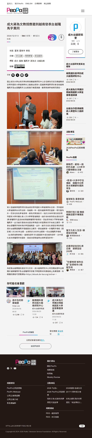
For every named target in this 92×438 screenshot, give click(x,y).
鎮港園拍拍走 (75, 236)
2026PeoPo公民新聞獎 (75, 148)
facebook (8, 368)
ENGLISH (29, 4)
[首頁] (17, 11)
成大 (16, 61)
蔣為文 (33, 61)
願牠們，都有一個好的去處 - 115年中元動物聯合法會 (75, 167)
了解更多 (75, 52)
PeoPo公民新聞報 (14, 388)
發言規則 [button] (60, 332)
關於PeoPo (51, 366)
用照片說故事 (52, 402)
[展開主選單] (83, 11)
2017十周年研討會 (73, 391)
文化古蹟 (19, 56)
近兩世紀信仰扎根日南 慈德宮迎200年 (75, 248)
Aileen (72, 172)
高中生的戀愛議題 (17, 301)
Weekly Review (53, 377)
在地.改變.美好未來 (74, 398)
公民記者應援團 (13, 395)
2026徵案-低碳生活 (74, 388)
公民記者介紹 (12, 399)
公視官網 (38, 4)
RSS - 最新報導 (52, 413)
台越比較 (41, 61)
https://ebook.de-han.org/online (40, 274)
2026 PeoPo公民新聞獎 (56, 393)
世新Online (74, 220)
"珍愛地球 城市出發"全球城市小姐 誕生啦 (74, 264)
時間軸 (50, 373)
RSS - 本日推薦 (52, 417)
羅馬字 (27, 61)
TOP (82, 426)
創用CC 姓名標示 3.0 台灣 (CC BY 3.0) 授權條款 (20, 66)
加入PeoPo (19, 4)
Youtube (15, 368)
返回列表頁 (35, 346)
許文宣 (72, 254)
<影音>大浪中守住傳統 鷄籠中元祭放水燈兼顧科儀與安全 (75, 184)
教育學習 (28, 56)
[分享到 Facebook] (13, 75)
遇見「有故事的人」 (74, 402)
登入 (11, 3)
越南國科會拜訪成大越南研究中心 (37, 303)
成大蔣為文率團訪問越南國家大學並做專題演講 (57, 305)
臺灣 (17, 51)
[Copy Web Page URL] (26, 75)
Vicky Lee (16, 306)
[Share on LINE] (22, 75)
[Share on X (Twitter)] (17, 75)
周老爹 (72, 270)
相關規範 (50, 369)
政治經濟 (38, 56)
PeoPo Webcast (76, 202)
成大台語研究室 (38, 309)
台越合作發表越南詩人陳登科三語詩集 (75, 111)
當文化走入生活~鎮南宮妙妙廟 (75, 231)
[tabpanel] (35, 340)
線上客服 (47, 4)
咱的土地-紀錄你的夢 (55, 398)
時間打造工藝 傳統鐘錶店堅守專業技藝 (75, 214)
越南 (21, 61)
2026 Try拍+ (52, 388)
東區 (28, 51)
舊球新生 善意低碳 (75, 198)
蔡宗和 (72, 191)
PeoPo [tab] (28, 332)
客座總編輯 (11, 403)
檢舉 (61, 37)
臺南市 (22, 51)
